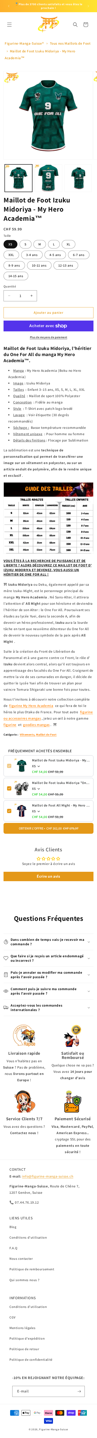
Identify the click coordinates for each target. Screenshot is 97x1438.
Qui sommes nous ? (24, 1280)
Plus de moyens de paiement (48, 337)
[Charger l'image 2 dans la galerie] (48, 178)
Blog (12, 1227)
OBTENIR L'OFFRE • (48, 828)
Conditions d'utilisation (28, 1237)
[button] (9, 24)
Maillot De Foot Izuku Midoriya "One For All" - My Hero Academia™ (61, 783)
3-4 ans (32, 255)
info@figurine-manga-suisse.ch (47, 1176)
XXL (11, 255)
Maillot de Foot (46, 734)
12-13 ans (65, 265)
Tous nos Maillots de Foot (70, 43)
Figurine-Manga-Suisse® (24, 43)
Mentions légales (22, 1328)
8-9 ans (14, 265)
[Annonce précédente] (9, 6)
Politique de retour (24, 1349)
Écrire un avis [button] (48, 876)
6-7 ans (79, 255)
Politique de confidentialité (31, 1359)
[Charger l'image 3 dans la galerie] (78, 178)
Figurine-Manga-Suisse (53, 1429)
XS (10, 244)
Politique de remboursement (31, 1269)
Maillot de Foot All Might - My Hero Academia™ (61, 805)
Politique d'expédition (27, 1338)
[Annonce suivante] (88, 6)
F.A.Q (13, 1248)
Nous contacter (21, 1258)
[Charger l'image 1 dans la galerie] (18, 178)
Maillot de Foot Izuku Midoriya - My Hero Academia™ (61, 760)
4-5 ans (55, 255)
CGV (12, 1317)
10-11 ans (39, 265)
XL (68, 244)
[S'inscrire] (79, 1391)
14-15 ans (15, 276)
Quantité (10, 286)
